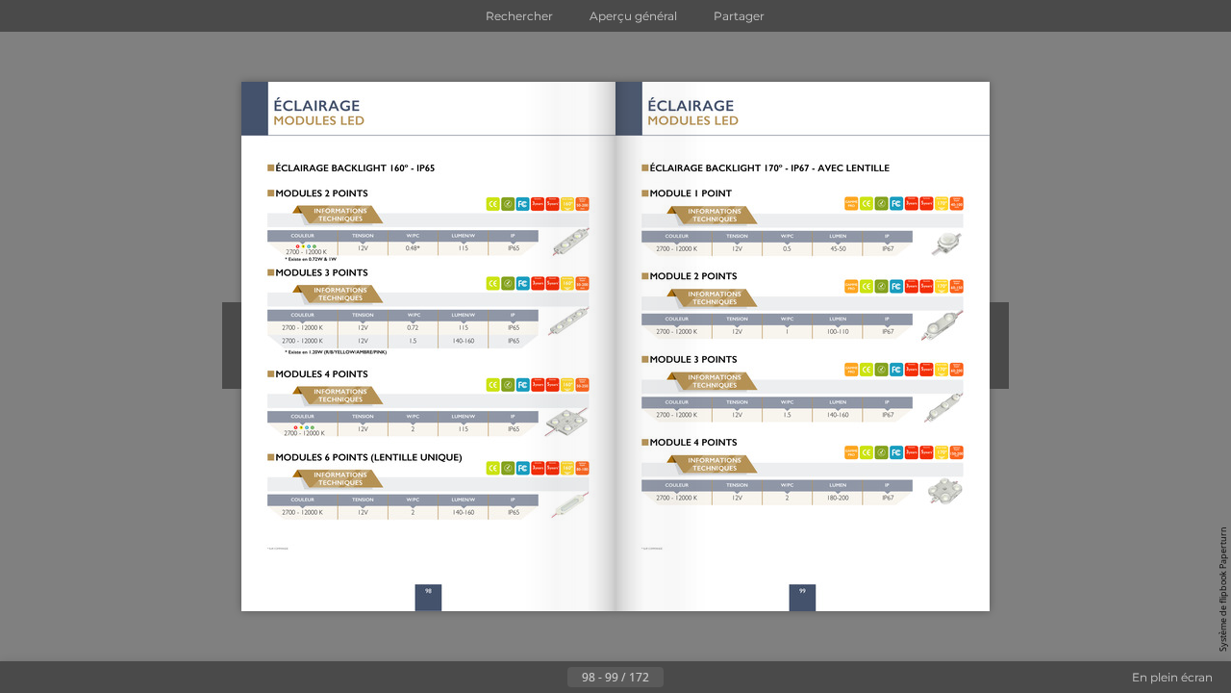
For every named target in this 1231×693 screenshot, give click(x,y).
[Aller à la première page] (521, 677)
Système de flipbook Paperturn (1223, 589)
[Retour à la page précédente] (552, 677)
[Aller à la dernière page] (709, 677)
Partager (739, 16)
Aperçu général (633, 16)
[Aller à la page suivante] (679, 677)
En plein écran (1172, 677)
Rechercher (519, 16)
